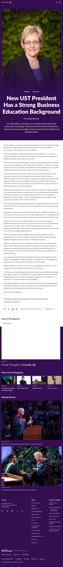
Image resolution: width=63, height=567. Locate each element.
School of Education (54, 516)
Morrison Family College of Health (54, 523)
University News (35, 533)
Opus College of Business (55, 509)
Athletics (34, 505)
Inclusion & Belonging (37, 511)
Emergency (42, 559)
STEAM (33, 520)
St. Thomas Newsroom (32, 118)
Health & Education (36, 517)
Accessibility (26, 559)
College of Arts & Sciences (53, 503)
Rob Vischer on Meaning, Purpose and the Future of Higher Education (22, 444)
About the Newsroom (6, 554)
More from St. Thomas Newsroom (30, 309)
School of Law (52, 519)
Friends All (18, 365)
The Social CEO (22, 388)
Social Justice (35, 523)
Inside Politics (37, 388)
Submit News (16, 554)
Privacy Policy (34, 559)
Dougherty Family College (55, 526)
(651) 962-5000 (5, 507)
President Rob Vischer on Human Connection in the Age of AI (19, 490)
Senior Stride (52, 388)
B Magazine (48, 309)
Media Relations (25, 554)
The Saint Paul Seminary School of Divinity (55, 530)
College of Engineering (54, 513)
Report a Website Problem (7, 559)
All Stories (34, 542)
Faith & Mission (35, 514)
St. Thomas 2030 (36, 530)
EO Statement (18, 559)
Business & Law (35, 508)
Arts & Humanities (36, 503)
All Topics (34, 539)
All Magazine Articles (36, 536)
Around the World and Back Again (8, 389)
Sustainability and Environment (36, 526)
